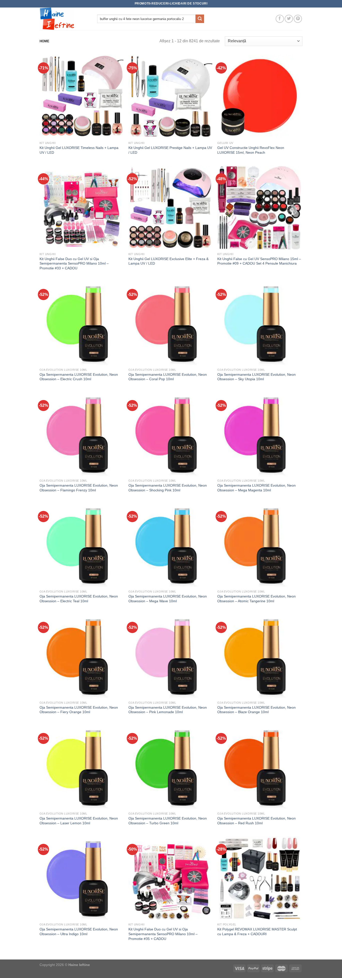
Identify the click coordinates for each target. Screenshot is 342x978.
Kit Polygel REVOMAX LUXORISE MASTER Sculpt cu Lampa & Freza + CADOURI (257, 931)
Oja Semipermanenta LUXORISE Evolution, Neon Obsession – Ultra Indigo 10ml (79, 931)
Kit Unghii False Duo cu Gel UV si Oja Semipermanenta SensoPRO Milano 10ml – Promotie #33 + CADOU (74, 263)
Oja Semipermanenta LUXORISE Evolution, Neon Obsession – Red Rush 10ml (256, 820)
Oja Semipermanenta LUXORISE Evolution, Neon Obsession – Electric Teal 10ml (79, 598)
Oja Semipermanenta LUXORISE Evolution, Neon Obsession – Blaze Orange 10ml (256, 709)
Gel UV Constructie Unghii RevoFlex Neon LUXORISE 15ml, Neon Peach (250, 150)
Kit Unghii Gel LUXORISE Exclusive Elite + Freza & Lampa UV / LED (168, 261)
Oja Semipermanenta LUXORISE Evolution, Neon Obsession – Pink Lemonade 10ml (167, 709)
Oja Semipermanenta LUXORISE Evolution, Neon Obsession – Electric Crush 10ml (79, 376)
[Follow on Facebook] (280, 19)
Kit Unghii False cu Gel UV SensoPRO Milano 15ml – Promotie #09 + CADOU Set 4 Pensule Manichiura (259, 261)
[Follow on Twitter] (289, 19)
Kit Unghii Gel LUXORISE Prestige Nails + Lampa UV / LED (170, 150)
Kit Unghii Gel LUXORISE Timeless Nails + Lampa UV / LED (79, 150)
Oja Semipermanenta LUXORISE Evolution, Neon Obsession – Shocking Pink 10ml (167, 487)
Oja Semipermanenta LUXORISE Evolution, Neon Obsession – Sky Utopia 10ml (256, 376)
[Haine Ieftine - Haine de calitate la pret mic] (65, 19)
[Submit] (200, 19)
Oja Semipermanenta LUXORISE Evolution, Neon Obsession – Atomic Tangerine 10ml (256, 598)
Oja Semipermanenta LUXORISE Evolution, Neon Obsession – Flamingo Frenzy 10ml (79, 487)
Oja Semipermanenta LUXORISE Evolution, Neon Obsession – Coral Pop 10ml (167, 376)
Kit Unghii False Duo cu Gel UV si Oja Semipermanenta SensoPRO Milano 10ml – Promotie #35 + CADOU (163, 933)
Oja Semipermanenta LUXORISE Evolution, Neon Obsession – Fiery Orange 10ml (79, 709)
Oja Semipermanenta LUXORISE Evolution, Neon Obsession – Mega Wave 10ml (167, 598)
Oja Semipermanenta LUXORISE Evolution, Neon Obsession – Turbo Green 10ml (167, 820)
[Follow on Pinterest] (298, 19)
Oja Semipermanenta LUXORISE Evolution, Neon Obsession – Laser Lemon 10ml (79, 820)
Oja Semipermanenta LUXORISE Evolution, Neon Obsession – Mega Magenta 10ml (256, 487)
